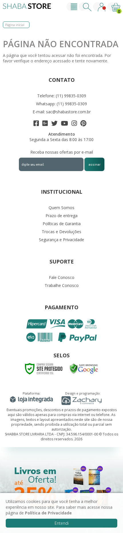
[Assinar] (94, 164)
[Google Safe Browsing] (84, 368)
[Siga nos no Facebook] (36, 124)
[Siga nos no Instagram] (74, 124)
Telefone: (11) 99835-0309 (61, 95)
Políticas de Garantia (62, 223)
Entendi (62, 523)
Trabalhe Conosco (62, 285)
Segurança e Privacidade (61, 239)
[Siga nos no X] (54, 124)
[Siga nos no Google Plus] (45, 124)
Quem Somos (61, 207)
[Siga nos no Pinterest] (83, 124)
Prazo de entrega (61, 215)
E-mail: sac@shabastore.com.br (62, 111)
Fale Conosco (61, 277)
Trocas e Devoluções (61, 231)
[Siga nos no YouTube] (64, 124)
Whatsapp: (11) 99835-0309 (61, 103)
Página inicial (14, 25)
